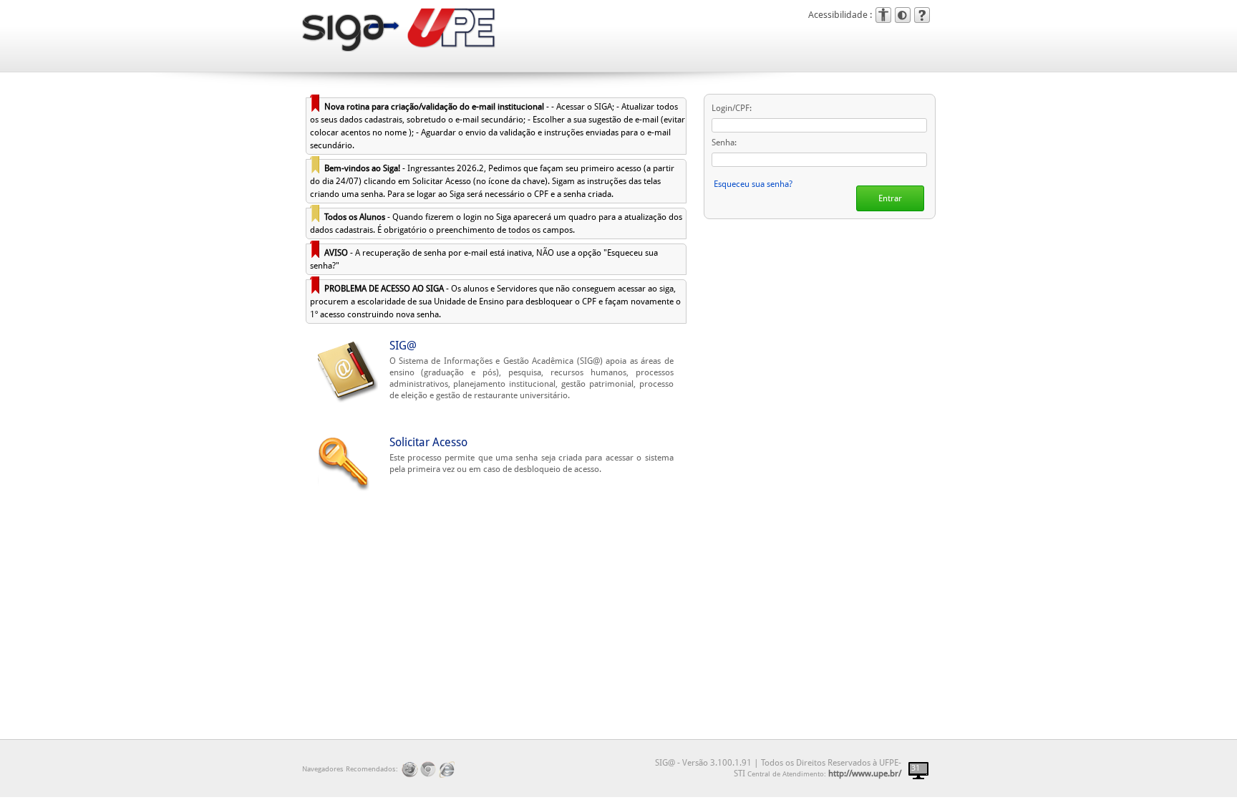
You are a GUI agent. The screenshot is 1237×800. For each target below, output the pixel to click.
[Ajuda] (922, 15)
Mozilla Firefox (410, 769)
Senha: (724, 143)
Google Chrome (428, 769)
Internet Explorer (447, 769)
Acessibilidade (883, 15)
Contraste (903, 15)
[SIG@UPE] (352, 33)
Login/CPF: (732, 108)
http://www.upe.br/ (864, 773)
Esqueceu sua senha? (753, 184)
